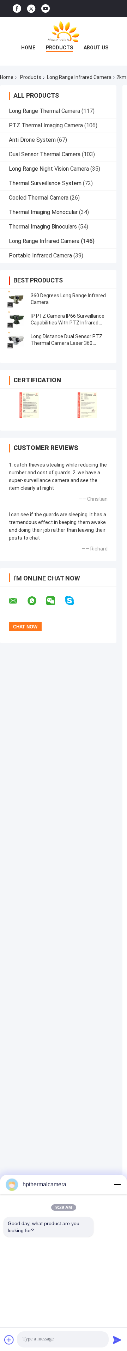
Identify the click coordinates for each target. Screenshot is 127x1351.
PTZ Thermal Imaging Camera (46, 125)
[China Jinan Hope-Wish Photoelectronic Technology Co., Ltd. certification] (29, 405)
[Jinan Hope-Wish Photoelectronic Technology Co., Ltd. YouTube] (45, 8)
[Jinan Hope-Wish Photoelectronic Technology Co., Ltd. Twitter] (31, 9)
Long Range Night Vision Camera (49, 168)
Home (28, 47)
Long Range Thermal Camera (44, 111)
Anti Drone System (32, 139)
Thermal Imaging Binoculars (43, 226)
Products (59, 47)
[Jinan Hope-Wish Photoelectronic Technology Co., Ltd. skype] (74, 601)
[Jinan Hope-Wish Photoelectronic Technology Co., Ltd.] (63, 31)
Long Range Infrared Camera (79, 77)
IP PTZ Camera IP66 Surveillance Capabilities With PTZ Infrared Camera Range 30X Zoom (67, 322)
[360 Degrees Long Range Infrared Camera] (15, 299)
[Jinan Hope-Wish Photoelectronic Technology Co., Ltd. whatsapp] (36, 601)
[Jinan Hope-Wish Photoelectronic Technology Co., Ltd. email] (17, 601)
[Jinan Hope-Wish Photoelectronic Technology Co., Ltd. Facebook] (17, 8)
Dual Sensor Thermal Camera (44, 154)
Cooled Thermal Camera (38, 197)
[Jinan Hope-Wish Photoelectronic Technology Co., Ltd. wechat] (55, 601)
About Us (96, 47)
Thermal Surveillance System (45, 183)
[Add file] (9, 1339)
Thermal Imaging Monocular (43, 212)
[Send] (117, 1339)
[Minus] (117, 1184)
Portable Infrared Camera (40, 255)
